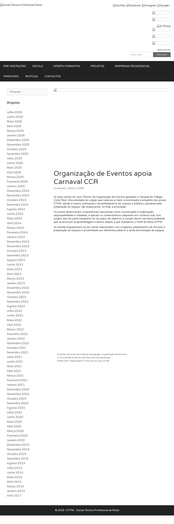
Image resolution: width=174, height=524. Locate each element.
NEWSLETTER (164, 50)
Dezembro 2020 (18, 389)
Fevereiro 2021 (17, 380)
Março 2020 (15, 431)
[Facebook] (133, 5)
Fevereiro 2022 (17, 334)
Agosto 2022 (16, 306)
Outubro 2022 (16, 297)
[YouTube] (119, 5)
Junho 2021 (15, 361)
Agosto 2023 (16, 260)
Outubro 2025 (16, 149)
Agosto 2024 (16, 209)
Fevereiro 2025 (17, 181)
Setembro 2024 (17, 204)
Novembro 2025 (18, 144)
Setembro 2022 (17, 301)
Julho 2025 (14, 158)
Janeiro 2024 (16, 237)
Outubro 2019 (16, 454)
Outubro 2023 (16, 251)
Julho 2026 (14, 112)
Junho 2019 (15, 472)
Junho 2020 (15, 417)
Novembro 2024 (18, 195)
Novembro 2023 (18, 246)
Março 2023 (15, 278)
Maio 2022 (14, 320)
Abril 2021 (14, 371)
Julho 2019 (14, 468)
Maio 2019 (14, 477)
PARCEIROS (11, 76)
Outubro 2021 (16, 348)
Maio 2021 (14, 366)
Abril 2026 (14, 126)
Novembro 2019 (18, 449)
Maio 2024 (14, 218)
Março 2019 (15, 486)
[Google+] (164, 5)
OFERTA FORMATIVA (67, 66)
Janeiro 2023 (16, 283)
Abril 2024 (14, 223)
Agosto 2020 (16, 408)
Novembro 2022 (18, 292)
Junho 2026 (15, 117)
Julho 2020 (14, 412)
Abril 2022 (14, 325)
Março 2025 (15, 177)
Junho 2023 (15, 264)
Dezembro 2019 (18, 445)
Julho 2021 (14, 357)
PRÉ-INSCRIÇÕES (14, 66)
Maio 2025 (14, 167)
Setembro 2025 (17, 154)
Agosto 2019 (16, 463)
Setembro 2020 (17, 403)
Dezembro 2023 (18, 241)
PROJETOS (97, 66)
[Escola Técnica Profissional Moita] (21, 4)
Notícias (61, 354)
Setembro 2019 (17, 458)
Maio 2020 (14, 422)
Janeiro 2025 (16, 186)
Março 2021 (15, 375)
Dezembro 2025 (18, 140)
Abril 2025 (14, 172)
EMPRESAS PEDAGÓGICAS (132, 66)
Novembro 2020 (18, 394)
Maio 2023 (14, 269)
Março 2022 (15, 329)
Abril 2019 (14, 482)
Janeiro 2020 (16, 440)
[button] (46, 66)
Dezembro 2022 (18, 288)
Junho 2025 (15, 163)
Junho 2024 (15, 214)
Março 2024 (15, 228)
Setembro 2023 (17, 255)
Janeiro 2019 (16, 491)
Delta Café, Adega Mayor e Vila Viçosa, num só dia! (83, 361)
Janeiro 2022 (16, 338)
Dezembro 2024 (18, 191)
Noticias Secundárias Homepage (84, 354)
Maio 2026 (14, 121)
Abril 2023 (14, 274)
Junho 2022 (15, 315)
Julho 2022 (14, 311)
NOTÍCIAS (31, 76)
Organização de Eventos (114, 354)
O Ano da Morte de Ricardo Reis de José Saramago (83, 357)
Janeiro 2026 (16, 135)
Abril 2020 (14, 426)
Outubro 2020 (16, 398)
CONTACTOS (53, 76)
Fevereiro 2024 (17, 232)
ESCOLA (38, 66)
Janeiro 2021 (16, 385)
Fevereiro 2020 (17, 435)
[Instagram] (149, 5)
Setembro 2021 (17, 352)
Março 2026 (15, 131)
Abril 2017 (14, 495)
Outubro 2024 (16, 200)
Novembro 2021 (18, 343)
